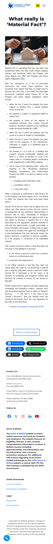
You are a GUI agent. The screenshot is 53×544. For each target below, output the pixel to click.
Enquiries (17, 383)
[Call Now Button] (7, 538)
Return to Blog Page (26, 332)
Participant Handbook (16, 489)
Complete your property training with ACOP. (26, 307)
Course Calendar (14, 484)
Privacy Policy (12, 505)
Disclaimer (11, 500)
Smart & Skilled (17, 433)
